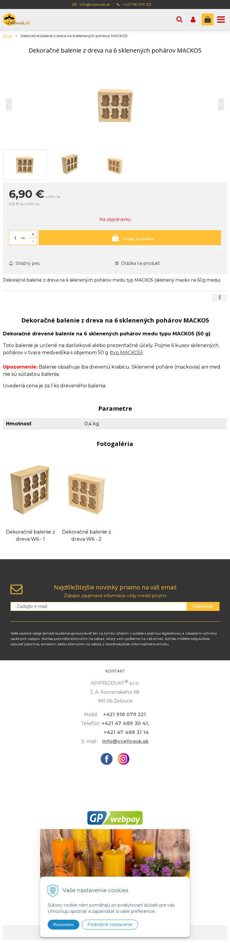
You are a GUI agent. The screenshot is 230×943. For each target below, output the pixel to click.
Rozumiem (63, 924)
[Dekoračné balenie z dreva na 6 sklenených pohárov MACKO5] (115, 104)
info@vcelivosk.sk (95, 4)
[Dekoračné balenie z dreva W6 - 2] (86, 490)
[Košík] (208, 19)
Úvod (7, 35)
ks (23, 238)
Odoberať (203, 606)
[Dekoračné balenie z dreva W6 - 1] (30, 490)
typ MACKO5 (126, 352)
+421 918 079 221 (137, 4)
